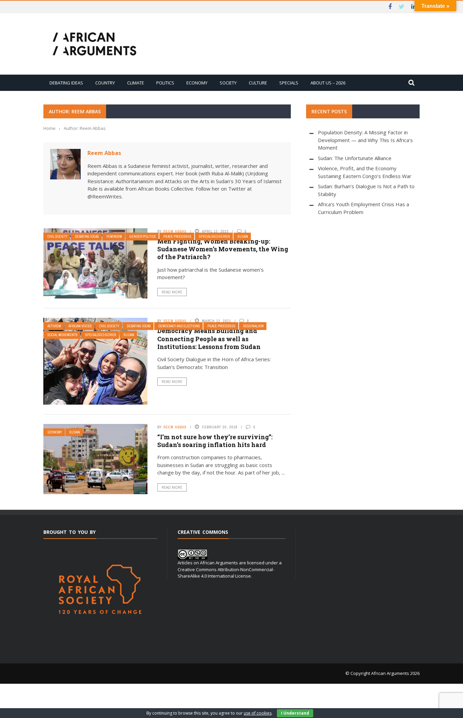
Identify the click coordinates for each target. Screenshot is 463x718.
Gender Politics (142, 236)
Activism (54, 326)
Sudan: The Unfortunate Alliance (354, 158)
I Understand (295, 713)
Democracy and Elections (179, 326)
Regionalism (253, 326)
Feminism (114, 236)
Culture (258, 83)
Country (105, 83)
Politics (165, 83)
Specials (288, 83)
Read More (172, 292)
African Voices (80, 326)
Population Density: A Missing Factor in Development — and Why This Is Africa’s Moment (365, 140)
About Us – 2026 (327, 83)
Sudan (243, 236)
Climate (135, 83)
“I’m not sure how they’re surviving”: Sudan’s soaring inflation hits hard (215, 441)
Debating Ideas (66, 83)
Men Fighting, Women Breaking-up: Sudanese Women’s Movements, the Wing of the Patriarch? (222, 249)
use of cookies (257, 713)
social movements (62, 335)
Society (228, 83)
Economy (196, 83)
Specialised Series (214, 236)
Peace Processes (177, 236)
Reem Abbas (104, 153)
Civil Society (57, 236)
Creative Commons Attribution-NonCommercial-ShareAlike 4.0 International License (226, 572)
